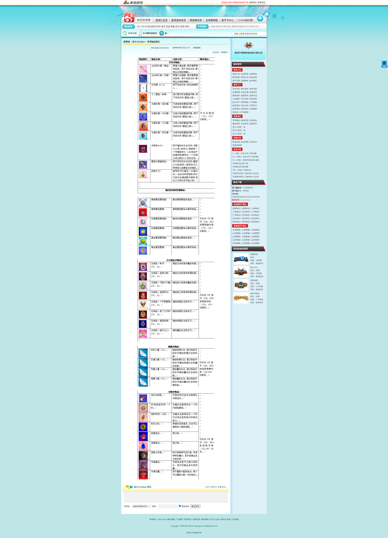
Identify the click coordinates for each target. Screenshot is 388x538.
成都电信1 (237, 208)
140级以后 (247, 170)
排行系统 (244, 99)
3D (146, 26)
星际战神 (254, 280)
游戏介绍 (236, 74)
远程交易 (244, 92)
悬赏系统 (236, 105)
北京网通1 (237, 240)
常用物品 (236, 120)
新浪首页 (261, 2)
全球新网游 (212, 20)
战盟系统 (244, 95)
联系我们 (188, 519)
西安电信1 (237, 222)
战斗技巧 (236, 102)
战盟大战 (253, 95)
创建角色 (244, 81)
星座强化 (244, 109)
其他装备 (253, 120)
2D (138, 26)
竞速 (168, 26)
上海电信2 (237, 212)
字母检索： (203, 26)
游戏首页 (253, 2)
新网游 (127, 42)
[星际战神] (241, 285)
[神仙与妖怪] (241, 298)
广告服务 (179, 519)
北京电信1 (246, 212)
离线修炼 (244, 102)
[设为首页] (266, 16)
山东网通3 (255, 233)
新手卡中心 (228, 20)
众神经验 (248, 177)
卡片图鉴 (253, 102)
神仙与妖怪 (254, 293)
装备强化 (253, 124)
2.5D (142, 26)
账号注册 (236, 81)
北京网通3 (255, 240)
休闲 (187, 26)
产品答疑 (235, 519)
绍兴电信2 (255, 215)
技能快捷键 (237, 145)
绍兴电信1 (246, 215)
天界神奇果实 (238, 177)
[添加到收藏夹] (258, 16)
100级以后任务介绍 (240, 163)
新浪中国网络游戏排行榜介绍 (248, 53)
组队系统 (253, 89)
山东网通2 (246, 233)
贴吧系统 (236, 109)
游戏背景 (244, 74)
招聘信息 (196, 519)
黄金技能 (236, 142)
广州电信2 (237, 215)
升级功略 (253, 153)
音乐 (177, 26)
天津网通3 (255, 230)
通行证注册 (225, 519)
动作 (159, 26)
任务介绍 (244, 153)
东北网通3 (255, 243)
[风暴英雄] (241, 259)
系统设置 (253, 77)
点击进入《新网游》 (220, 52)
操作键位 (253, 81)
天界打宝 (253, 105)
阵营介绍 (244, 77)
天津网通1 (237, 230)
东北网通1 (237, 243)
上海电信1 (255, 208)
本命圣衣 (244, 124)
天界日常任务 (238, 173)
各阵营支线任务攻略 (251, 160)
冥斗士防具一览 (239, 130)
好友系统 (236, 89)
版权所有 (198, 533)
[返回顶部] (384, 64)
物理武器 (244, 120)
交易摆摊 (236, 92)
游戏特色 (253, 74)
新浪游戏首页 (178, 20)
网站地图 (171, 519)
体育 (182, 26)
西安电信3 (255, 222)
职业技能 (244, 142)
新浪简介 (153, 519)
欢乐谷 (256, 173)
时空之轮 (244, 105)
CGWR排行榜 (245, 20)
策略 (173, 26)
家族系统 (236, 95)
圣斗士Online (138, 42)
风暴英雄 (254, 254)
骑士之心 (254, 267)
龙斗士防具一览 (239, 134)
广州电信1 (255, 212)
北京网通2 (246, 240)
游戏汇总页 (162, 20)
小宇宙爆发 (243, 112)
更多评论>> (222, 487)
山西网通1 (237, 237)
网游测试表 (196, 20)
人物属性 (236, 99)
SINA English (215, 519)
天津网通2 (246, 230)
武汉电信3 (255, 218)
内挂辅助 (253, 109)
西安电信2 (246, 222)
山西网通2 (246, 237)
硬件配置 (236, 77)
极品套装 (236, 124)
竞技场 (235, 112)
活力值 (256, 177)
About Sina (162, 519)
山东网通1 (237, 233)
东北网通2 (246, 243)
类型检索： (129, 26)
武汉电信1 (237, 218)
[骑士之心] (241, 272)
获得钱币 (253, 92)
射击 (163, 26)
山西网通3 (255, 237)
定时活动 (248, 173)
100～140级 (237, 170)
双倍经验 (253, 99)
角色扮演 (152, 26)
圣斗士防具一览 (239, 127)
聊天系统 (244, 89)
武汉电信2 (246, 218)
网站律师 (205, 519)
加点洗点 (253, 142)
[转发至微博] (135, 16)
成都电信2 (246, 208)
